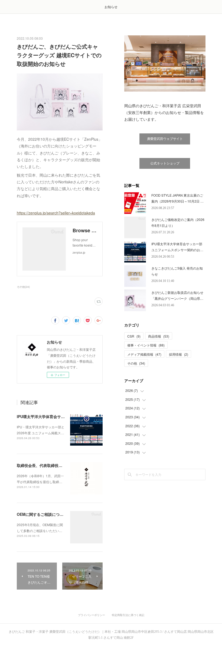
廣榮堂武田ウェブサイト (165, 139)
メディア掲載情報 (144, 354)
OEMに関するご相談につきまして (46, 514)
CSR (134, 336)
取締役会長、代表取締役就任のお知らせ (51, 465)
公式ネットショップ (164, 163)
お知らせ (111, 6)
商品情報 (158, 336)
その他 (136, 363)
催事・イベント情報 (146, 345)
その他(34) (23, 287)
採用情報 (178, 354)
